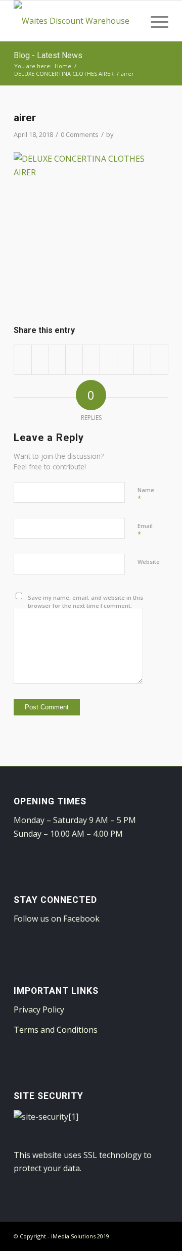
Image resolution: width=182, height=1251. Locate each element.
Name (146, 494)
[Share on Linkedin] (91, 359)
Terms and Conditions (56, 1029)
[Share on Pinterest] (74, 359)
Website (149, 561)
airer (25, 118)
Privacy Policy (39, 1009)
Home (63, 66)
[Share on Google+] (57, 359)
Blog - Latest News (48, 55)
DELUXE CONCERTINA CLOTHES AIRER (64, 73)
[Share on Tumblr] (108, 359)
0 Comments (80, 134)
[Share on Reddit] (142, 359)
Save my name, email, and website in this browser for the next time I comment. (85, 602)
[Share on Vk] (125, 359)
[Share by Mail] (159, 359)
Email (145, 530)
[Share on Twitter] (40, 359)
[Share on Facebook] (22, 359)
